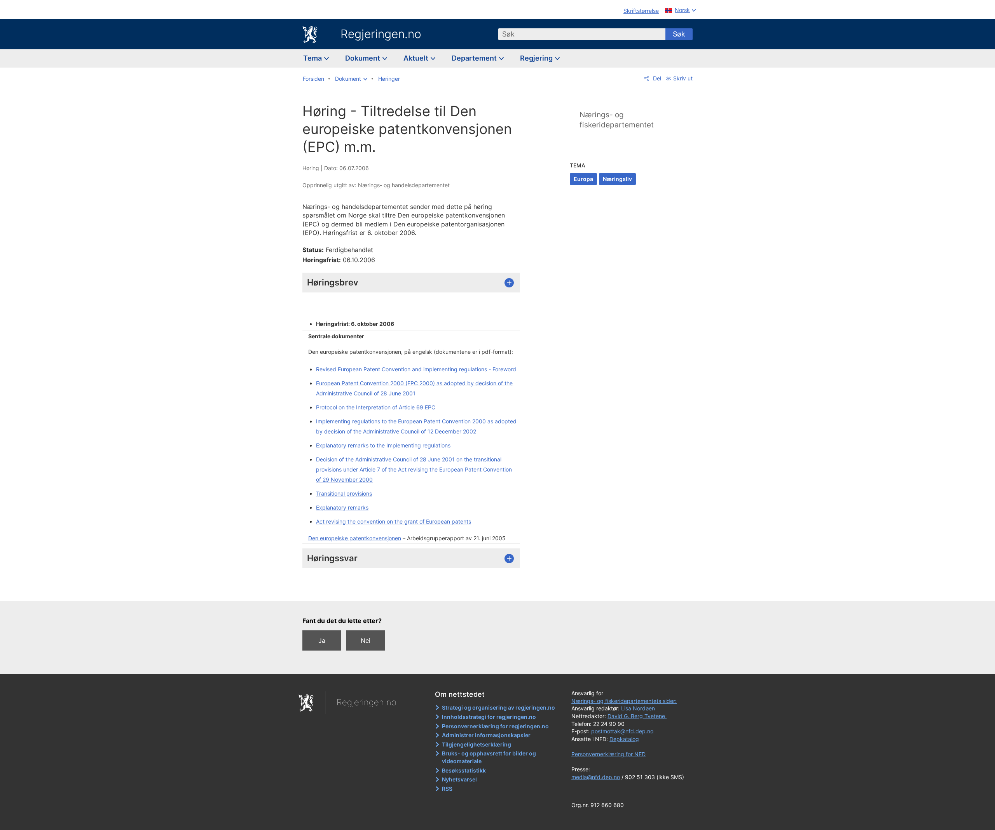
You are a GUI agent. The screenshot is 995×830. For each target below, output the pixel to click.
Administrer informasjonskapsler (486, 735)
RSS (447, 788)
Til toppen (415, 589)
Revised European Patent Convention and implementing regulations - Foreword (416, 369)
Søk (679, 34)
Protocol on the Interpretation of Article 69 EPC (375, 407)
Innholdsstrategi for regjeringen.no (489, 716)
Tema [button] (313, 58)
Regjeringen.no (380, 34)
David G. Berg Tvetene (637, 716)
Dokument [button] (363, 58)
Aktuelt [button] (416, 58)
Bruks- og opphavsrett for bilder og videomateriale (489, 757)
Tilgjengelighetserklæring (476, 744)
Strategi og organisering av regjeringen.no (498, 707)
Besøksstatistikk (464, 770)
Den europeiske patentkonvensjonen (354, 538)
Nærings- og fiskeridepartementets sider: (624, 701)
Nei (365, 640)
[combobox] (581, 34)
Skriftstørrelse (641, 10)
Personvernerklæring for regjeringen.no (495, 726)
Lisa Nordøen (638, 708)
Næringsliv (617, 179)
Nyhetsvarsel (459, 779)
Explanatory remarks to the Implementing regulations (383, 445)
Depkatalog (624, 739)
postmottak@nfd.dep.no (622, 731)
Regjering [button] (537, 58)
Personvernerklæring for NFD (608, 754)
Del (656, 78)
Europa (583, 179)
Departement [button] (475, 58)
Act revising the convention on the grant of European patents (393, 521)
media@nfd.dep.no (595, 777)
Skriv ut (683, 78)
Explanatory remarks (342, 507)
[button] (351, 79)
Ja (321, 640)
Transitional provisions (344, 493)
